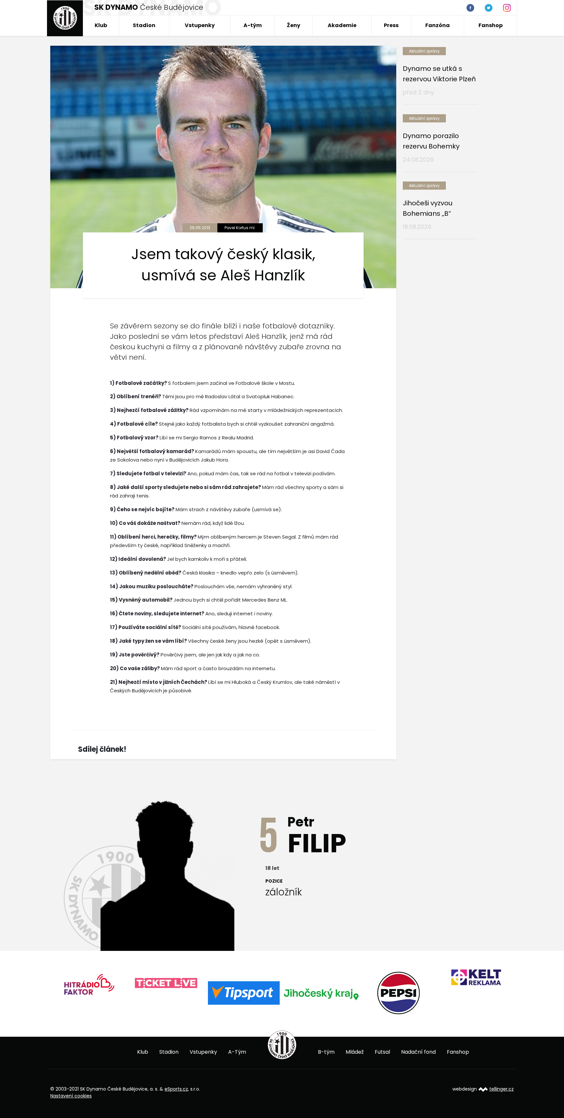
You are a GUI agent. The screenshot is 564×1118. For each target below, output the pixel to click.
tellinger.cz (501, 1089)
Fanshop (490, 25)
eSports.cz (176, 1089)
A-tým (252, 25)
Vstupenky (200, 25)
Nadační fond (418, 1052)
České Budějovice (148, 7)
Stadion (144, 25)
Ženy (293, 25)
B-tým (326, 1052)
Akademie (342, 25)
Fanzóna (437, 25)
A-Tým (237, 1052)
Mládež (355, 1052)
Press (391, 25)
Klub (101, 25)
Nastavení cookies (71, 1096)
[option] (94, 983)
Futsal (382, 1052)
